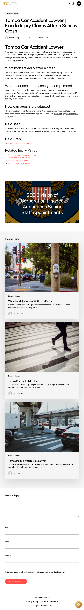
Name (7, 528)
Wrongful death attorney (19, 163)
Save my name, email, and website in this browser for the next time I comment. (36, 572)
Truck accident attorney (19, 158)
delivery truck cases (14, 99)
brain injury (59, 114)
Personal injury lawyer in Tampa (22, 155)
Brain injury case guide (18, 160)
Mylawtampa (14, 38)
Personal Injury (12, 13)
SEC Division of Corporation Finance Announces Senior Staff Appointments (42, 202)
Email (7, 541)
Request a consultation (18, 143)
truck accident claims (65, 96)
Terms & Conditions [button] (49, 601)
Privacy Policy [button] (31, 601)
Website (8, 555)
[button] (79, 3)
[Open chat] (78, 604)
